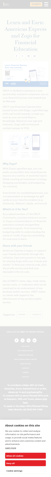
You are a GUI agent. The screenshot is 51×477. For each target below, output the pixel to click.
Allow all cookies (14, 455)
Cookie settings (14, 470)
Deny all (10, 463)
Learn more (10, 447)
